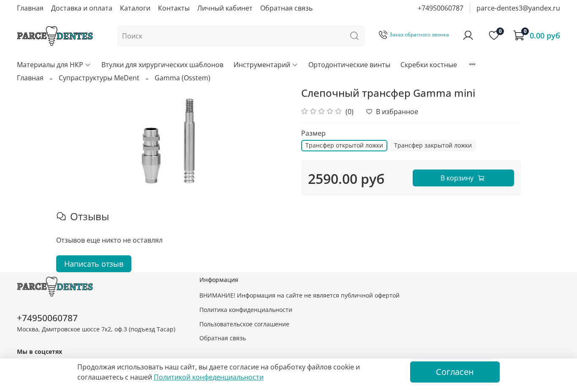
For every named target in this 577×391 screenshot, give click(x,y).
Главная (30, 8)
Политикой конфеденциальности (209, 377)
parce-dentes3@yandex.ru (518, 8)
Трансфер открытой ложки (344, 145)
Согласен (455, 371)
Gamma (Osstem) (182, 77)
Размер (313, 133)
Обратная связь (286, 8)
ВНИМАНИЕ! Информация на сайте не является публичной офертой (299, 295)
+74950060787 (440, 8)
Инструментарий (262, 64)
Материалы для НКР (50, 64)
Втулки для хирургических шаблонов (162, 64)
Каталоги (135, 8)
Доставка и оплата (81, 8)
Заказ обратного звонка (419, 34)
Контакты (174, 8)
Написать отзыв (93, 264)
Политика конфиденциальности (245, 310)
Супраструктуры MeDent (99, 77)
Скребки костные (428, 64)
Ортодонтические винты (349, 64)
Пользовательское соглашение (244, 324)
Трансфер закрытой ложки (433, 145)
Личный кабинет (225, 8)
